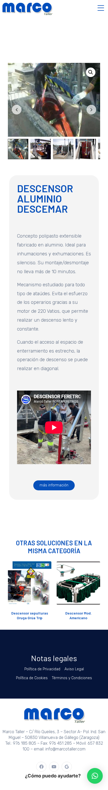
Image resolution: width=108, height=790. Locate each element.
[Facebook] (41, 767)
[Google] (67, 767)
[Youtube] (54, 767)
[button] (90, 72)
